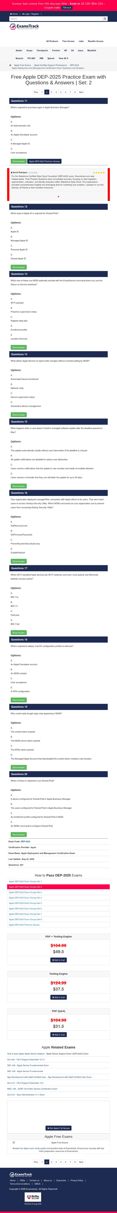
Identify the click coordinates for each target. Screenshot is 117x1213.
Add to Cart (59, 960)
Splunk (51, 58)
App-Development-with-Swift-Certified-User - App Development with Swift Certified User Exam (49, 1077)
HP (65, 50)
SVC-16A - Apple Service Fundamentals (25, 1071)
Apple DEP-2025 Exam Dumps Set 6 (25, 908)
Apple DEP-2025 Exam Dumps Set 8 (25, 919)
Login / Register (31, 13)
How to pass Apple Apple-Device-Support (26, 1053)
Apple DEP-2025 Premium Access (44, 161)
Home (15, 13)
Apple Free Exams (22, 65)
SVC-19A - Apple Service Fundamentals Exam (28, 1065)
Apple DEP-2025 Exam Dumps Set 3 (25, 892)
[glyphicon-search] (105, 18)
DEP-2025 (74, 65)
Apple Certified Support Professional (50, 65)
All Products (52, 41)
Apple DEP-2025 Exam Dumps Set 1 (25, 881)
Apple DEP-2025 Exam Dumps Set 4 (25, 897)
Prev (36, 92)
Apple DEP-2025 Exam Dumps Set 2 (25, 886)
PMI (41, 58)
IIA (72, 50)
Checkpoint (42, 50)
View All (63, 58)
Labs (81, 41)
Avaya (29, 50)
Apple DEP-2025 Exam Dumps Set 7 (25, 913)
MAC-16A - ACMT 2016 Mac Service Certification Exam (32, 1088)
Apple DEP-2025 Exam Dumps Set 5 (25, 903)
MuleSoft (91, 50)
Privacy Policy (77, 1180)
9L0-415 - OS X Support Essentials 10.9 (25, 1082)
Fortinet (56, 50)
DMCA (37, 1183)
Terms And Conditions (20, 1183)
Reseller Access (95, 41)
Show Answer (19, 161)
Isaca (80, 50)
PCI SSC (31, 58)
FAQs (22, 1180)
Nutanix (19, 58)
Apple (33, 847)
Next (81, 92)
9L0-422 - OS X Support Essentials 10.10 (26, 1059)
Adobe (19, 50)
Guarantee (61, 1180)
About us (48, 1180)
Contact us (34, 1180)
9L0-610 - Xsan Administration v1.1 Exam (26, 1094)
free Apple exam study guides (33, 1148)
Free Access (68, 41)
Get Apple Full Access (59, 1128)
